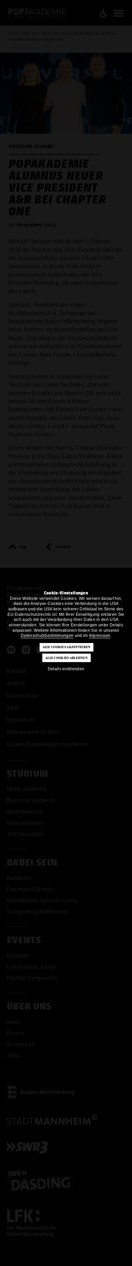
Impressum (99, 635)
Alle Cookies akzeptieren (67, 647)
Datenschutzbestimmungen (47, 635)
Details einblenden (66, 669)
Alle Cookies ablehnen (66, 658)
